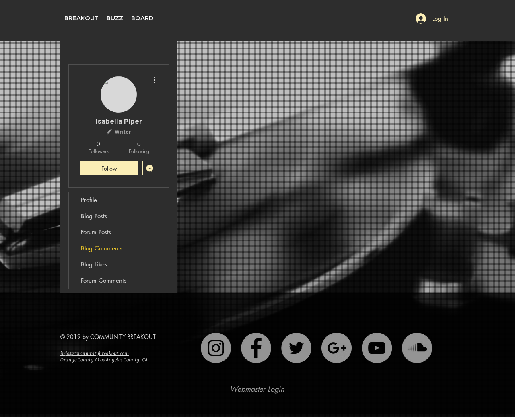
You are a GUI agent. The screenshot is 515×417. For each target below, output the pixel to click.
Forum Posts (96, 232)
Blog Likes (94, 264)
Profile (89, 200)
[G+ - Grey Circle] (336, 348)
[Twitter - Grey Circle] (296, 348)
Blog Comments (101, 248)
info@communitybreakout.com (94, 353)
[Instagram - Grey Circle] (216, 348)
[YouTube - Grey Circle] (377, 348)
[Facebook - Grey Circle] (256, 348)
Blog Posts (94, 216)
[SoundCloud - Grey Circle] (417, 348)
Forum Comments (103, 280)
